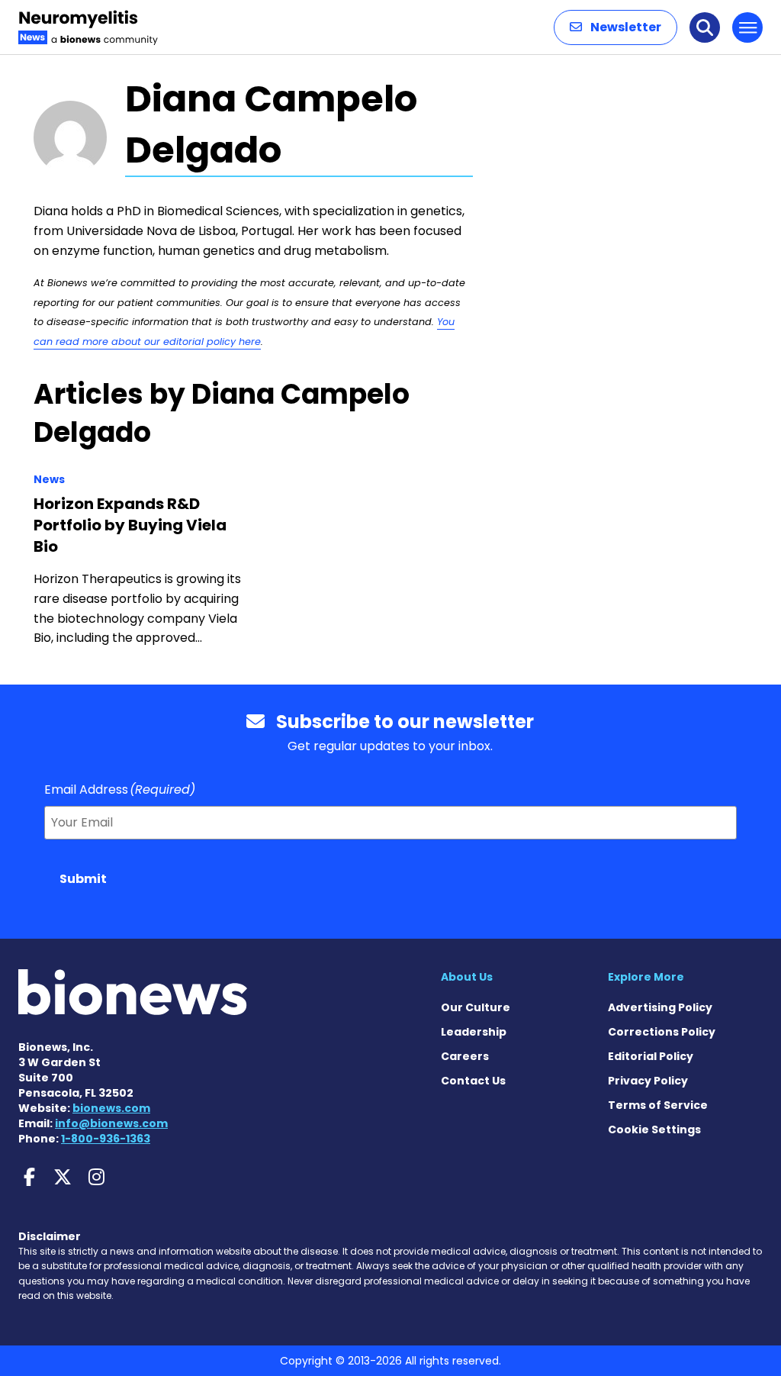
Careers (465, 1056)
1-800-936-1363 (105, 1138)
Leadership (473, 1031)
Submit (83, 879)
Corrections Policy (661, 1031)
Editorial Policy (650, 1056)
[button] (615, 27)
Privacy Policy (648, 1080)
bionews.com (111, 1108)
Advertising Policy (660, 1007)
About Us (467, 976)
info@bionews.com (111, 1123)
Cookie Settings (654, 1129)
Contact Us (473, 1080)
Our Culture (475, 1007)
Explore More (646, 976)
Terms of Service (658, 1105)
